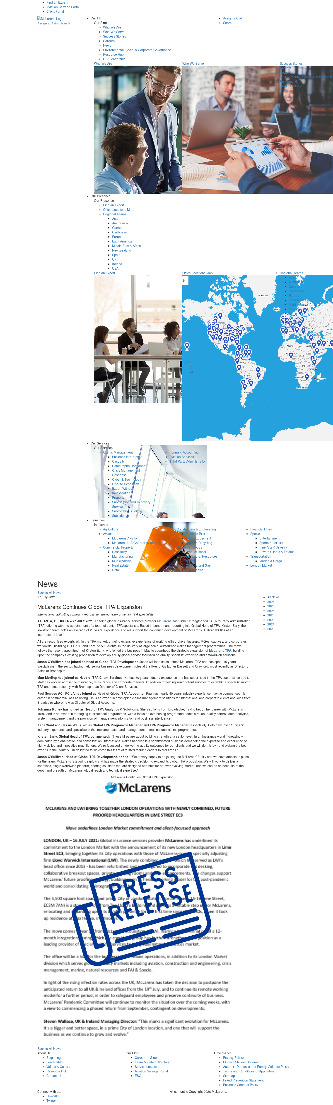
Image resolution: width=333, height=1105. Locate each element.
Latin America (122, 241)
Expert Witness (123, 488)
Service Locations (147, 1066)
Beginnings (54, 1057)
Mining (190, 560)
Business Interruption (127, 456)
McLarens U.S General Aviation (134, 542)
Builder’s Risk (195, 533)
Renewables (194, 570)
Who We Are (112, 27)
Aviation (108, 533)
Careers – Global (147, 1057)
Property (118, 497)
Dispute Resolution (125, 484)
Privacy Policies (234, 1057)
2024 (271, 610)
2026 (271, 601)
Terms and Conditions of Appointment (250, 1071)
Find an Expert (57, 2)
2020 (271, 628)
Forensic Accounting (184, 452)
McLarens (164, 621)
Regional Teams (114, 214)
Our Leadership (114, 59)
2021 (271, 624)
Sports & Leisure (271, 542)
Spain (116, 254)
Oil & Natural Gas (198, 565)
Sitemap (229, 1075)
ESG (138, 1075)
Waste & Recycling (199, 542)
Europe (117, 236)
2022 (271, 619)
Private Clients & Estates (276, 551)
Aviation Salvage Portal (63, 7)
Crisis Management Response (126, 472)
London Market (261, 565)
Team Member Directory (152, 1062)
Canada (117, 227)
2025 (271, 606)
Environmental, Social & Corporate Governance (137, 50)
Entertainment (269, 538)
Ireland (117, 263)
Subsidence (120, 515)
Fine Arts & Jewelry (273, 547)
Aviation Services (181, 456)
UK (114, 259)
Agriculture (110, 529)
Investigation (121, 493)
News (107, 45)
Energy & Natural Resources (197, 556)
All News (273, 597)
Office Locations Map (118, 209)
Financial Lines (261, 529)
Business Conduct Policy (240, 1084)
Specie (255, 533)
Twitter (51, 1100)
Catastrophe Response (128, 465)
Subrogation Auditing (127, 511)
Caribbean (119, 232)
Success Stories (114, 36)
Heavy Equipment (198, 538)
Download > (120, 784)
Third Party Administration (188, 461)
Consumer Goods (189, 547)
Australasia (120, 223)
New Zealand (121, 250)
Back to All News (49, 592)
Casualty (118, 461)
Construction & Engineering (196, 529)
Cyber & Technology (126, 479)
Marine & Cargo (270, 560)
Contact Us (54, 1075)
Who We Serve (114, 31)
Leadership (54, 1062)
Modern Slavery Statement (242, 1062)
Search (65, 23)
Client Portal (55, 11)
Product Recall (196, 551)
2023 (271, 615)
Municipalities (121, 560)
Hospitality (119, 551)
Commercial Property (118, 547)
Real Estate (120, 565)
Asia (115, 218)
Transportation (260, 556)
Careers (109, 40)
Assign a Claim (48, 23)
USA (115, 268)
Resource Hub (113, 54)
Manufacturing (122, 556)
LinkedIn (52, 1096)
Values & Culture (58, 1066)
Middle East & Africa (126, 245)
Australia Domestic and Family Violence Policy (256, 1066)
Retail (116, 570)
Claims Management (118, 452)
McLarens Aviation (125, 538)
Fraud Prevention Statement (243, 1080)
